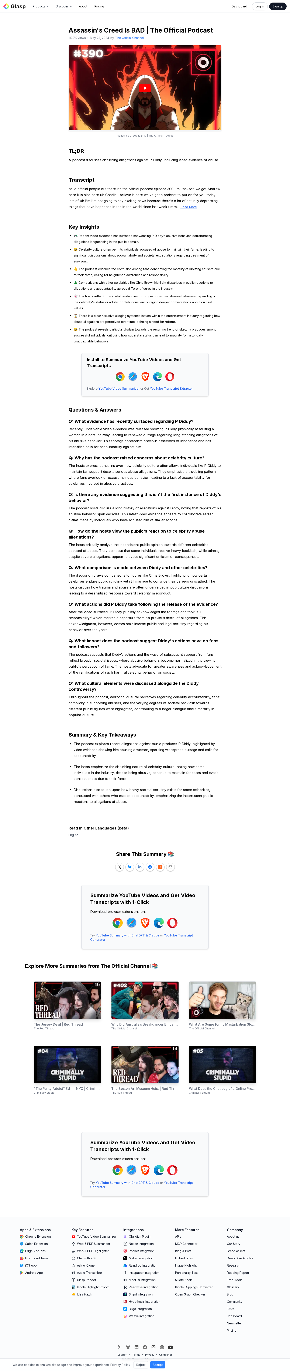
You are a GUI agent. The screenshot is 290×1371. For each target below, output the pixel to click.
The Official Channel (129, 38)
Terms (136, 1354)
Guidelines (166, 1354)
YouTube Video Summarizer (119, 388)
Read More (188, 207)
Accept (158, 1365)
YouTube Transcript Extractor (171, 388)
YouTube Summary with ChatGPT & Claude (127, 935)
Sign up (278, 6)
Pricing (99, 6)
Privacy (149, 1354)
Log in (260, 6)
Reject (141, 1365)
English (73, 835)
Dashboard (239, 6)
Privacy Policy (120, 1365)
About (83, 6)
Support (122, 1354)
